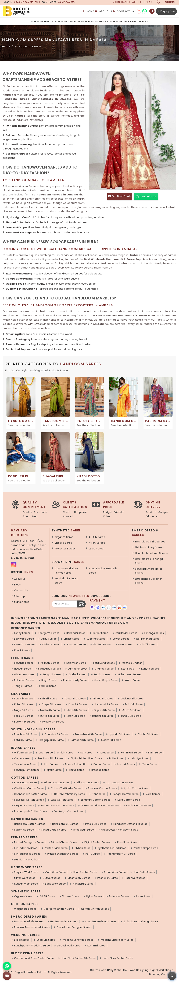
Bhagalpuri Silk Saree (51, 740)
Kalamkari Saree (76, 663)
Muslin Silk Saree (50, 710)
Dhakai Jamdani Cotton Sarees (100, 805)
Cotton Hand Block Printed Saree (66, 570)
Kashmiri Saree (96, 945)
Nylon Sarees (97, 543)
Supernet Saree (96, 639)
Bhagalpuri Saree (83, 829)
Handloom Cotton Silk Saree (130, 824)
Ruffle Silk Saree (50, 716)
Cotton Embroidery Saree (69, 794)
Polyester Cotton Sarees (29, 800)
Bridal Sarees (22, 940)
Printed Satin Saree (56, 848)
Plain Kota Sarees (24, 644)
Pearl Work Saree (107, 878)
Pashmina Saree (24, 829)
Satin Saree (155, 752)
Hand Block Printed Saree (66, 580)
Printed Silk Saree (103, 698)
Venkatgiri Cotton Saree (69, 811)
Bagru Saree (48, 680)
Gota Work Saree (55, 872)
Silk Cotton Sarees (88, 782)
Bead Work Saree (55, 883)
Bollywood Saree (24, 639)
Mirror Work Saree (24, 878)
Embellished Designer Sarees (148, 581)
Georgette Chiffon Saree (59, 909)
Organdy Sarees (24, 805)
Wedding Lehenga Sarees (77, 940)
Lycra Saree (96, 548)
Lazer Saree (125, 644)
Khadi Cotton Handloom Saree (119, 829)
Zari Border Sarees (126, 633)
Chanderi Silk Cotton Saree (30, 794)
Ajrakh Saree (54, 770)
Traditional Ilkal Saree (50, 758)
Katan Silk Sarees (24, 704)
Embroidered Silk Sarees (150, 541)
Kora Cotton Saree (128, 800)
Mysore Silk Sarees (53, 721)
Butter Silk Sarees (24, 721)
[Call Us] (172, 976)
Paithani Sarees (50, 663)
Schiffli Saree (147, 644)
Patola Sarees (102, 674)
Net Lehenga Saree (147, 639)
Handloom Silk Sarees (65, 824)
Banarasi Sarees (23, 663)
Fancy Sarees (22, 633)
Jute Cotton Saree (62, 800)
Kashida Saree (47, 686)
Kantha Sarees (150, 668)
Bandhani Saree (75, 633)
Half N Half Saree (131, 752)
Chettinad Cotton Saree (29, 788)
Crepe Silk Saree (51, 704)
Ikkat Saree (127, 668)
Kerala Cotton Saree (138, 805)
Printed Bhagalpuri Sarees (62, 854)
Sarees (35, 21)
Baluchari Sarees (24, 680)
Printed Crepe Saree (146, 848)
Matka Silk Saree (131, 710)
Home (90, 11)
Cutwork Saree (51, 878)
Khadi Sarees (22, 650)
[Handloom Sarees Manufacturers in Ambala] (132, 130)
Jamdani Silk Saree (82, 740)
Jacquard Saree (76, 644)
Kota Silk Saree (23, 740)
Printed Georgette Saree (29, 842)
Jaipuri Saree (49, 639)
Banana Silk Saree (103, 716)
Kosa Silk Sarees (23, 716)
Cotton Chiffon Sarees (95, 909)
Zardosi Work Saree (68, 945)
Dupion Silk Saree (104, 710)
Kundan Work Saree (26, 883)
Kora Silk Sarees (78, 704)
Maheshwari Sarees (129, 674)
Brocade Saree (100, 770)
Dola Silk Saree (134, 704)
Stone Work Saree (115, 872)
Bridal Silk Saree (46, 940)
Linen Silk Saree (76, 716)
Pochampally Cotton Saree (30, 811)
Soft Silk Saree (48, 698)
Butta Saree (116, 758)
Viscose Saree (63, 543)
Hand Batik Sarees (144, 872)
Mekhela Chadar (132, 663)
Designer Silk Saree (132, 698)
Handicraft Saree (83, 883)
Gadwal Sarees (78, 674)
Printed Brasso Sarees (27, 854)
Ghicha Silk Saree (148, 734)
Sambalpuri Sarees (49, 668)
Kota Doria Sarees (104, 663)
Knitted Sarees (126, 764)
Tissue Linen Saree (25, 764)
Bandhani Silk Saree (26, 734)
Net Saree (86, 752)
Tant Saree (99, 794)
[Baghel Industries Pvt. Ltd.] (31, 11)
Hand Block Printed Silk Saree (103, 570)
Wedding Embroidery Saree (117, 940)
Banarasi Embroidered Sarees (149, 571)
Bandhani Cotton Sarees (95, 800)
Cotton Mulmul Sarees (119, 782)
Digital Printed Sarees (97, 842)
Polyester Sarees (65, 548)
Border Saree (100, 633)
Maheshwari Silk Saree (88, 734)
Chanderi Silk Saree (56, 734)
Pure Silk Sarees (23, 698)
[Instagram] (139, 11)
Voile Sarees (153, 794)
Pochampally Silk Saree (121, 854)
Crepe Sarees (22, 758)
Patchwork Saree (135, 878)
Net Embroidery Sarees (149, 547)
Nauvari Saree (22, 668)
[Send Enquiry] (7, 976)
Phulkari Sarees (102, 644)
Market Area (21, 602)
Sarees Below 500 (75, 764)
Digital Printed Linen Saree (86, 758)
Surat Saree (106, 752)
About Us (105, 11)
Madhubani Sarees (79, 878)
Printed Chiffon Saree (64, 842)
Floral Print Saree (127, 842)
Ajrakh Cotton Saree (136, 788)
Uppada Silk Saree (119, 734)
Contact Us (125, 11)
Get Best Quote (121, 196)
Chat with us (147, 196)
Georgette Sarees (48, 633)
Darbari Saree (102, 764)
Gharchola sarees (25, 674)
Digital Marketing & (162, 970)
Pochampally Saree (75, 680)
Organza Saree (64, 537)
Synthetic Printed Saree (112, 848)
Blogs (17, 584)
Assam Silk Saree (111, 740)
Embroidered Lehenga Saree (149, 561)
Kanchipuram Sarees (27, 770)
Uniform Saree (23, 752)
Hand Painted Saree (85, 872)
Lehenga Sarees (154, 633)
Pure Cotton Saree (25, 782)
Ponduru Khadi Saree (53, 829)
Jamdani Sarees (78, 668)
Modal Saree (149, 764)
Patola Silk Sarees (95, 824)
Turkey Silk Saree (131, 716)
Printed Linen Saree (25, 848)
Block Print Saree (133, 21)
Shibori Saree (83, 848)
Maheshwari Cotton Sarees (57, 805)
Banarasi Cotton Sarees (102, 788)
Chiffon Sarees (53, 21)
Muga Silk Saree (23, 710)
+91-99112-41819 (24, 558)
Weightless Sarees (25, 909)
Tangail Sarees (23, 686)
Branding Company (161, 974)
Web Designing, (139, 970)
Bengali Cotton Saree (126, 794)
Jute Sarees (51, 764)
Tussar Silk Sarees (75, 698)
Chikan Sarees (50, 644)
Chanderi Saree (104, 668)
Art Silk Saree (97, 537)
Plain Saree (66, 752)
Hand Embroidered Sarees (151, 553)
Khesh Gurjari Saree (106, 680)
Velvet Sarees (121, 639)
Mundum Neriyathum (27, 859)
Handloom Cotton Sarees (29, 824)
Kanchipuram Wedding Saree (32, 945)
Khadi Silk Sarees (77, 710)
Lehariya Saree (140, 758)
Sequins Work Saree (26, 872)
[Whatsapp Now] (7, 966)
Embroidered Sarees (80, 21)
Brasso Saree (71, 639)
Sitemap (19, 596)
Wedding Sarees (107, 21)
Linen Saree (46, 752)
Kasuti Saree (132, 680)
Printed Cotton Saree (57, 782)
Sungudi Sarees (52, 674)
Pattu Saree (92, 854)
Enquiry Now (167, 11)
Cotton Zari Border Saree (66, 788)
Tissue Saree (76, 770)
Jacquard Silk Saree (106, 704)
